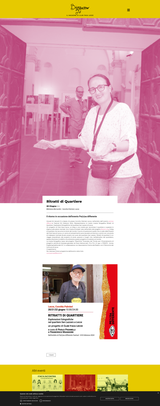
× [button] (158, 393)
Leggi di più (35, 398)
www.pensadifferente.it (54, 253)
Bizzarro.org (105, 229)
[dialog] (80, 398)
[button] (58, 404)
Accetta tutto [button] (110, 398)
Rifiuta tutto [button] (129, 398)
